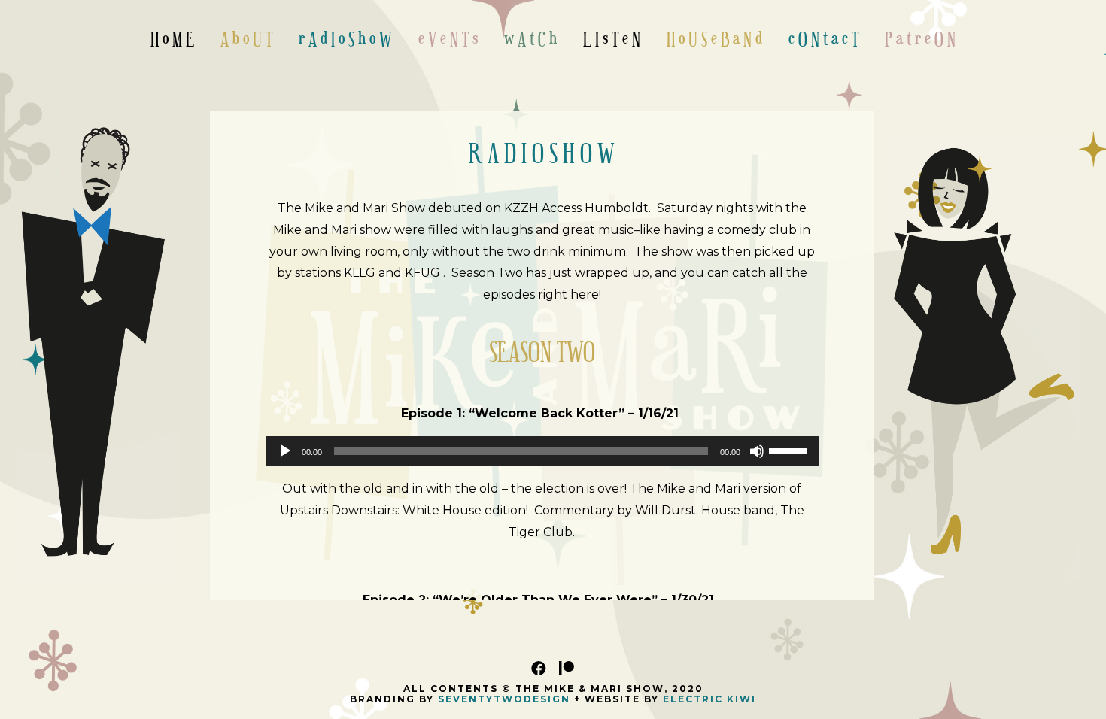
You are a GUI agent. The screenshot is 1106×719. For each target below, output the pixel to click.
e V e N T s (448, 38)
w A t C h (530, 38)
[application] (542, 451)
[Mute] (756, 451)
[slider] (790, 449)
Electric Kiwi (709, 699)
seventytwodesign (504, 699)
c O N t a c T (823, 38)
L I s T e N (611, 38)
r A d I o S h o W (345, 38)
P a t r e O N (920, 38)
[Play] (285, 451)
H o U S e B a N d (714, 38)
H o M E (172, 38)
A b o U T (246, 38)
